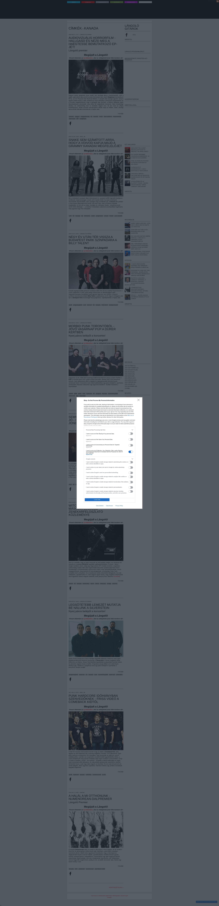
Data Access (109, 505)
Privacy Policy (119, 505)
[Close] (139, 400)
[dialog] (109, 453)
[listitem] (109, 430)
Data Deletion (100, 505)
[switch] (130, 433)
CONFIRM (97, 499)
